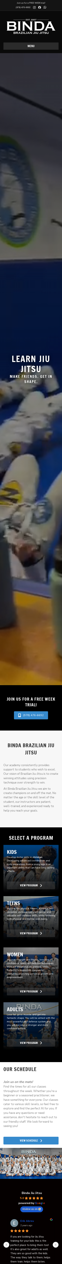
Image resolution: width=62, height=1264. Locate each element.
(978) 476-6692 (23, 7)
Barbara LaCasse (31, 1221)
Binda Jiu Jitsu (32, 1193)
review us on (30, 1209)
